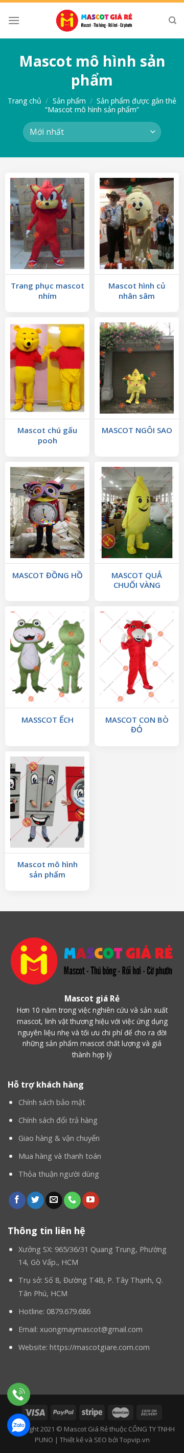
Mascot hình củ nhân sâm (137, 291)
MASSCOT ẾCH (47, 720)
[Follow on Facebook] (17, 1200)
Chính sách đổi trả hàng (58, 1120)
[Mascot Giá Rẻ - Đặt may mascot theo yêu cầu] (94, 20)
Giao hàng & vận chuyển (59, 1138)
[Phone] (18, 1394)
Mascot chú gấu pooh (47, 435)
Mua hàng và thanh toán (59, 1156)
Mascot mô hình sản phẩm (47, 869)
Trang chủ (24, 101)
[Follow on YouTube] (90, 1200)
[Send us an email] (53, 1200)
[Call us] (72, 1200)
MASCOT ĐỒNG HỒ (47, 575)
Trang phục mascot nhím (47, 291)
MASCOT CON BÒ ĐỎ (137, 725)
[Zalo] (18, 1425)
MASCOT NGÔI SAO (137, 430)
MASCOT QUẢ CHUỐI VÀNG (136, 580)
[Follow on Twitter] (35, 1200)
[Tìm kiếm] (172, 20)
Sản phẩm (69, 101)
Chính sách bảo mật (51, 1102)
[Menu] (14, 20)
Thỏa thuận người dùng (58, 1174)
